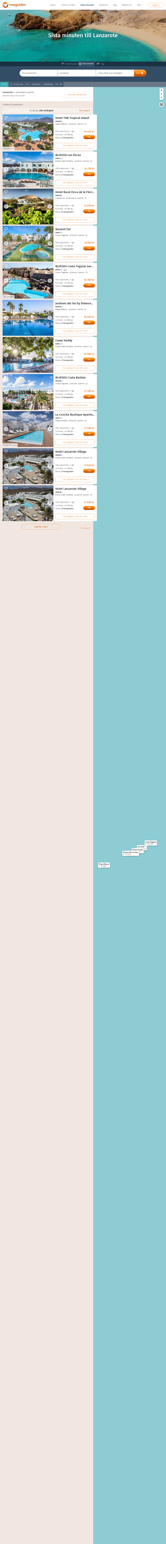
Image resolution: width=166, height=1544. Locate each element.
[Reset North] (161, 98)
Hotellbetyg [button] (48, 84)
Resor (53, 5)
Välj (89, 137)
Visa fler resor (41, 527)
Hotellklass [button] (36, 84)
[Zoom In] (161, 90)
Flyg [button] (115, 5)
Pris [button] (27, 84)
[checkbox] (11, 84)
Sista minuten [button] (87, 5)
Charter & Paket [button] (68, 5)
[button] (38, 73)
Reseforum (127, 5)
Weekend (103, 5)
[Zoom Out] (161, 94)
